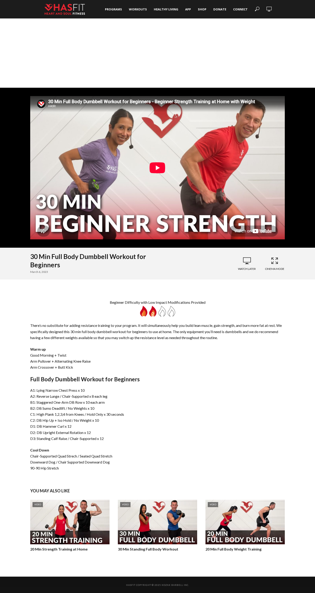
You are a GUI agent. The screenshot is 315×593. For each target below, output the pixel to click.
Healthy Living (166, 9)
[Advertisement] (157, 53)
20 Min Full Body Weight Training (233, 549)
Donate (219, 9)
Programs (113, 9)
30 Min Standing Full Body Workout (148, 549)
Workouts (138, 9)
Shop (202, 9)
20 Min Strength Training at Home (59, 549)
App (188, 9)
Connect (240, 9)
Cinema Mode (274, 269)
